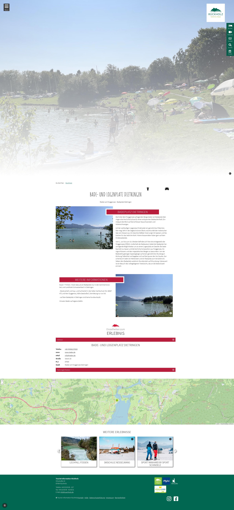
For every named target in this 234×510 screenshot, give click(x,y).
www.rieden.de (70, 352)
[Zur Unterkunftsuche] (230, 26)
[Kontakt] (230, 39)
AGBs (86, 498)
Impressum (110, 498)
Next (175, 450)
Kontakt (80, 498)
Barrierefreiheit (120, 498)
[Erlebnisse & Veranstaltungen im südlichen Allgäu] (229, 52)
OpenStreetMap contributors (227, 424)
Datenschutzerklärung (97, 498)
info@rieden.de (70, 355)
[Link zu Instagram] (170, 498)
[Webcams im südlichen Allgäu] (230, 32)
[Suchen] (230, 45)
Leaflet (217, 424)
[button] (116, 340)
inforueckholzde (66, 492)
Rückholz (69, 183)
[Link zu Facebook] (176, 498)
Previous (58, 450)
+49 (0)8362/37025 (71, 349)
